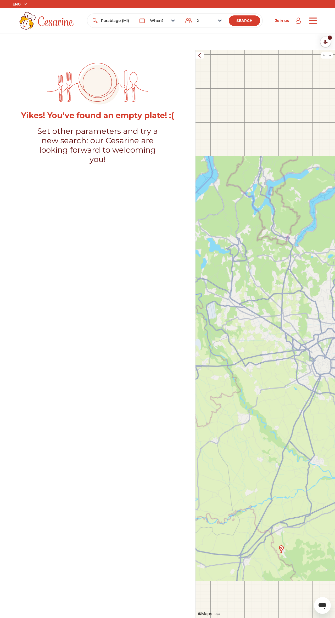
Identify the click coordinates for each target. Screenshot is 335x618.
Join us (282, 20)
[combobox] (115, 20)
